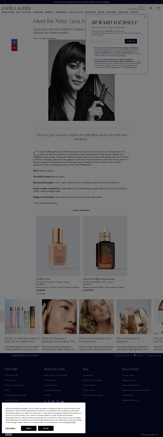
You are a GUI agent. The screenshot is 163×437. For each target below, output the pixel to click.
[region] (43, 418)
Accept (46, 428)
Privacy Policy (70, 422)
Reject (29, 428)
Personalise (10, 428)
